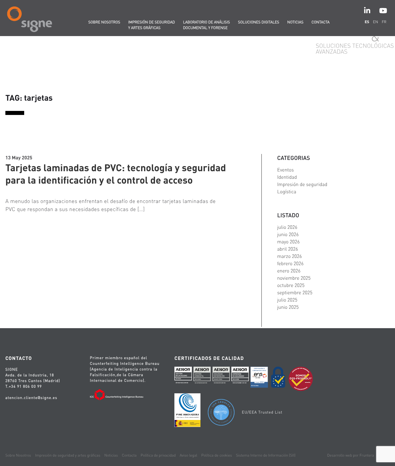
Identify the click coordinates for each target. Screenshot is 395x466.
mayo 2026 (288, 242)
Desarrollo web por (350, 455)
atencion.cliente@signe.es (31, 397)
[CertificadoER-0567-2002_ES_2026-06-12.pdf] (183, 377)
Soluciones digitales (258, 22)
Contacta (320, 22)
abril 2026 (287, 249)
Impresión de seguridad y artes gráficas (151, 25)
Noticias (295, 22)
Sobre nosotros (104, 22)
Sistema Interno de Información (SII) (265, 455)
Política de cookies (216, 455)
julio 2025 (287, 300)
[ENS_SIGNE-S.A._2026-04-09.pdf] (259, 378)
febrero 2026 (290, 263)
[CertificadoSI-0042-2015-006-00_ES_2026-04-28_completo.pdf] (221, 377)
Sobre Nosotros (18, 455)
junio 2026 (288, 234)
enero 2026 (288, 271)
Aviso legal (188, 455)
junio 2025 (288, 307)
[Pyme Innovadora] (187, 411)
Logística (286, 191)
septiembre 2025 (294, 292)
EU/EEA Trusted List (262, 412)
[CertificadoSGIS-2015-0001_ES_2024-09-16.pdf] (240, 377)
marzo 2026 (289, 256)
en (375, 21)
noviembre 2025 (293, 278)
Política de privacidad (158, 455)
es (367, 21)
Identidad (287, 177)
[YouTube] (383, 10)
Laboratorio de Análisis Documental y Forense (206, 25)
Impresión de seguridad (302, 184)
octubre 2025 (290, 285)
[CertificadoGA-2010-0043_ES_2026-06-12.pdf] (202, 377)
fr (384, 21)
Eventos (285, 170)
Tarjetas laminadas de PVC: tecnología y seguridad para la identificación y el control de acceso (115, 173)
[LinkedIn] (367, 10)
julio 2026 (287, 227)
